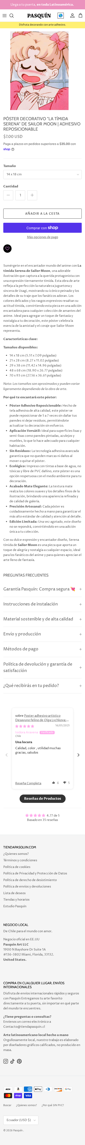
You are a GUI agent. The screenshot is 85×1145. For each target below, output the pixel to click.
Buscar (7, 1105)
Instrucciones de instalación (30, 604)
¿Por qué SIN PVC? (53, 1105)
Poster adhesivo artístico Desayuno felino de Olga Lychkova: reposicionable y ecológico (40, 720)
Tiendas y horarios (16, 899)
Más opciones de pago (42, 237)
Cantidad (10, 186)
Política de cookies (16, 867)
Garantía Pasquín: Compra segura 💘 (39, 589)
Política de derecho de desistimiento (30, 880)
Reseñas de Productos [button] (42, 798)
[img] (24, 726)
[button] (53, 782)
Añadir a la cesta (42, 214)
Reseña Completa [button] (28, 783)
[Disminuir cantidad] (8, 195)
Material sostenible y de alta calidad (38, 619)
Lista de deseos (14, 893)
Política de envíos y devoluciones (27, 886)
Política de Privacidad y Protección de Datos (35, 873)
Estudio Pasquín (14, 906)
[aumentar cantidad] (32, 195)
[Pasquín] (39, 15)
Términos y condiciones (20, 860)
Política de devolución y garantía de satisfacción (37, 668)
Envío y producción (22, 634)
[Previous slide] (6, 755)
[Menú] (4, 15)
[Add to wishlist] (7, 248)
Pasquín (17, 1130)
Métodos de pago (20, 649)
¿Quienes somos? (16, 854)
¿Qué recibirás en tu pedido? (31, 686)
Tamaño (9, 166)
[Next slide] (78, 755)
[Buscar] (13, 15)
